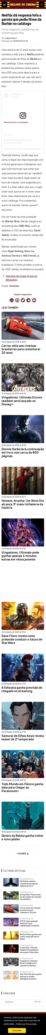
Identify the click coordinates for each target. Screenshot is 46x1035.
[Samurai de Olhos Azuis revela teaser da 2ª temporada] (23, 716)
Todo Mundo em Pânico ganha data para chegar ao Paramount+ (22, 787)
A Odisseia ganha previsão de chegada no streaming (22, 689)
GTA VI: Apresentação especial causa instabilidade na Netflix (29, 923)
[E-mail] (34, 300)
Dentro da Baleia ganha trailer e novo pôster (22, 837)
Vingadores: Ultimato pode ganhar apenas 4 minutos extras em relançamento (20, 556)
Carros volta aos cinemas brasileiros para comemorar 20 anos (21, 349)
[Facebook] (17, 300)
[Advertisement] (23, 582)
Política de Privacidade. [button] (26, 1024)
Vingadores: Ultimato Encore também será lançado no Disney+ (22, 401)
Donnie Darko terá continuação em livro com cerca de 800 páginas (23, 452)
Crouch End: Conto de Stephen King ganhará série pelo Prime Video (29, 950)
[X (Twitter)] (23, 300)
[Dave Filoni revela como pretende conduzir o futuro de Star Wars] (23, 616)
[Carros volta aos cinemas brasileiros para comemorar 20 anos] (23, 326)
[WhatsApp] (12, 300)
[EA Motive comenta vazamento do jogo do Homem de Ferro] (11, 882)
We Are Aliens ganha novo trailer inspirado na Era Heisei (31, 936)
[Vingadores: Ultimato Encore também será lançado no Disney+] (23, 377)
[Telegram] (28, 300)
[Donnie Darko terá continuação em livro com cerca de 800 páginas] (23, 429)
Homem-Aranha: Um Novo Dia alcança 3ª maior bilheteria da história (23, 504)
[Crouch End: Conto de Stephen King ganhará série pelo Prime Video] (11, 948)
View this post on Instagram (16, 122)
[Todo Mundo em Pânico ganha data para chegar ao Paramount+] (23, 764)
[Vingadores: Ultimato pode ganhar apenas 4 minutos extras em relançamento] (23, 532)
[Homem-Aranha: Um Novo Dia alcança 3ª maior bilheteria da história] (23, 481)
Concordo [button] (17, 1030)
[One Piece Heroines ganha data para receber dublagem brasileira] (11, 975)
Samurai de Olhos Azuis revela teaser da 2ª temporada (23, 737)
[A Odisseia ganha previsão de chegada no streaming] (23, 668)
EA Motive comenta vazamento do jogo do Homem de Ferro (29, 883)
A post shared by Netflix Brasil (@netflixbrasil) (22, 149)
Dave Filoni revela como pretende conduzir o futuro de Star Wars (22, 639)
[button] (5, 1031)
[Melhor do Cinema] (23, 4)
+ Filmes (22, 853)
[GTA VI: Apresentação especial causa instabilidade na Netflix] (11, 922)
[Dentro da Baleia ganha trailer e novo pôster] (23, 816)
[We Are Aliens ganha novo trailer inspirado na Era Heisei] (11, 935)
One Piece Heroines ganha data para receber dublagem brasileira (31, 976)
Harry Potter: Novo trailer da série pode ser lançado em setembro (30, 897)
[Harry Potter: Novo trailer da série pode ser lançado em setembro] (11, 895)
